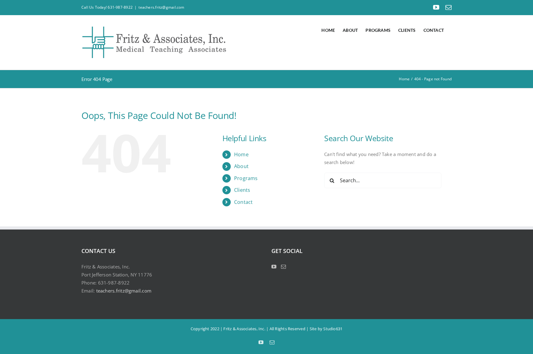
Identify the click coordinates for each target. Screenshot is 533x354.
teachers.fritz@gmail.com (161, 7)
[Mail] (283, 266)
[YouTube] (273, 266)
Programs (246, 178)
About (241, 166)
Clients (242, 190)
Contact (243, 202)
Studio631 (332, 328)
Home (241, 154)
